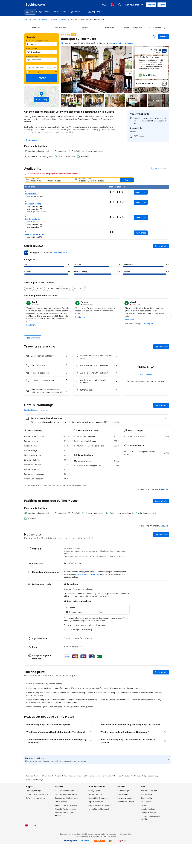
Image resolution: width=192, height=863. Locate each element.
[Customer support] (120, 5)
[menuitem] (30, 12)
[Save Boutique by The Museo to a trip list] (154, 36)
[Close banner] (165, 418)
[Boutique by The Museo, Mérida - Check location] (62, 43)
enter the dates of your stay (87, 574)
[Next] (166, 69)
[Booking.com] (35, 4)
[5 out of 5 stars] (65, 35)
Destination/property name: (37, 41)
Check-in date (31, 49)
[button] (41, 67)
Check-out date (32, 56)
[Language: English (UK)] (112, 5)
